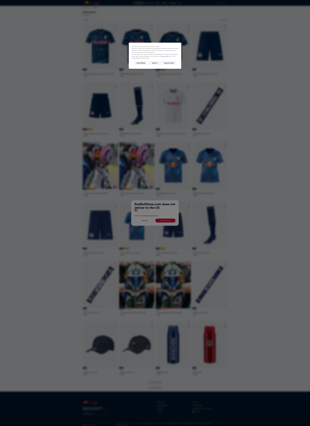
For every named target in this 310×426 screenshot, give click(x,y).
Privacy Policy (165, 56)
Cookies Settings (141, 63)
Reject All (154, 63)
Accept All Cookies (169, 63)
